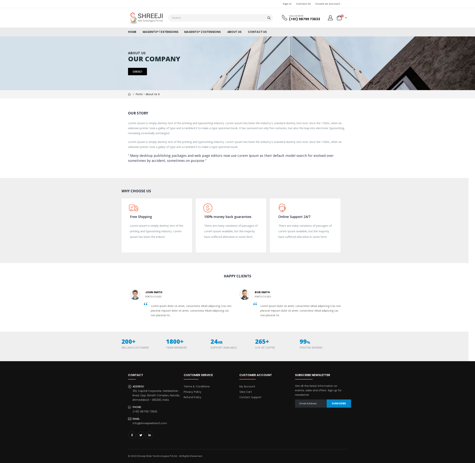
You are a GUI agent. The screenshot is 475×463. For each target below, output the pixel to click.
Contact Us (303, 3)
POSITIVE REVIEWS (311, 347)
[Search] (269, 18)
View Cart (245, 392)
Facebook (132, 435)
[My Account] (330, 17)
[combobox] (220, 18)
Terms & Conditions (197, 386)
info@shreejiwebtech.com (150, 423)
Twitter (141, 435)
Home (129, 94)
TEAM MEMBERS (176, 347)
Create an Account (327, 3)
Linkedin (149, 435)
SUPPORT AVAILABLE (224, 347)
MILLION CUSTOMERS (135, 347)
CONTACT (137, 71)
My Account (247, 386)
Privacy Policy (192, 392)
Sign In (287, 3)
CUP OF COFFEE (265, 347)
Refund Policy (192, 397)
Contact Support (250, 397)
